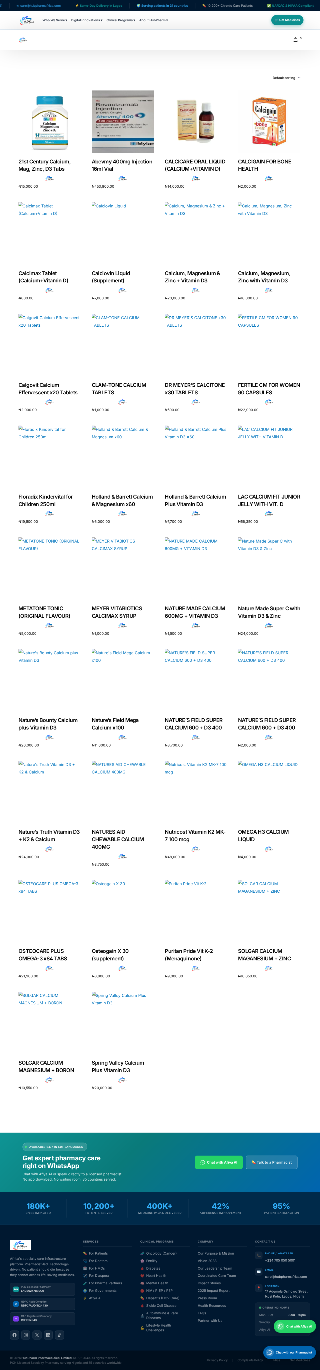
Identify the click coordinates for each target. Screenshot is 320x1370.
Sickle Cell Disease (158, 1306)
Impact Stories (209, 1283)
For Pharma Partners (102, 1283)
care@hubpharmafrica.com (286, 1277)
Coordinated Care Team (217, 1276)
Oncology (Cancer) (158, 1253)
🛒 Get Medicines (287, 20)
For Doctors (95, 1261)
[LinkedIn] (48, 1335)
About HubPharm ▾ (153, 20)
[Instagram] (25, 1335)
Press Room (207, 1298)
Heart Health (153, 1276)
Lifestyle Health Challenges (155, 1327)
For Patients (95, 1253)
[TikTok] (59, 1335)
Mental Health (154, 1283)
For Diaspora (96, 1276)
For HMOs (94, 1268)
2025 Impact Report (214, 1291)
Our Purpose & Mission (216, 1253)
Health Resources (212, 1306)
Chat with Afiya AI (222, 1162)
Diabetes (150, 1268)
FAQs (202, 1313)
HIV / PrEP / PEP (156, 1291)
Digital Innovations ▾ (86, 20)
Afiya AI (92, 1298)
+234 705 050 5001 (280, 1260)
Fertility (149, 1261)
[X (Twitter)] (37, 1335)
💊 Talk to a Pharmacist (272, 1162)
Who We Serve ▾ (54, 20)
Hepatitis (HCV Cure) (160, 1298)
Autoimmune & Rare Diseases (159, 1315)
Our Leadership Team (215, 1268)
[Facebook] (14, 1335)
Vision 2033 (207, 1261)
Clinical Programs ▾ (120, 20)
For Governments (99, 1291)
